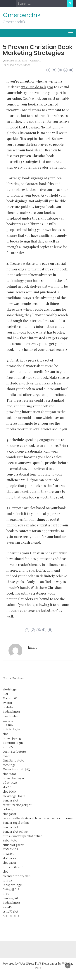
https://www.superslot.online (22, 836)
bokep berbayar (13, 778)
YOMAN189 (10, 849)
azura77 (8, 747)
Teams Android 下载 (16, 769)
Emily (32, 647)
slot (5, 734)
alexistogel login (14, 796)
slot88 (7, 787)
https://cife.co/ (13, 867)
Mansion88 (10, 698)
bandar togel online (16, 822)
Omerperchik (22, 15)
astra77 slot (10, 911)
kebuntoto (10, 840)
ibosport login (13, 885)
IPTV (6, 894)
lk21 (5, 694)
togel (6, 756)
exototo (8, 720)
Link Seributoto (13, 760)
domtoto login (13, 742)
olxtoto (8, 707)
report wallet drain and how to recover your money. (38, 818)
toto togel (9, 765)
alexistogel (10, 689)
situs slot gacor (13, 845)
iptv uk (7, 880)
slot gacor (9, 814)
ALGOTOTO (11, 916)
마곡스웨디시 (11, 889)
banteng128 (10, 898)
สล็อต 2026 (10, 782)
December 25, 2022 (16, 61)
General (35, 61)
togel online (11, 716)
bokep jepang (12, 738)
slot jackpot (24, 805)
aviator (7, 702)
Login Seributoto (14, 751)
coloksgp (9, 809)
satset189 (9, 805)
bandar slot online (15, 831)
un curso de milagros (16, 65)
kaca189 (8, 907)
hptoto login (11, 729)
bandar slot (10, 800)
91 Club (8, 725)
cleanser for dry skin (16, 876)
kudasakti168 (11, 711)
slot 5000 (9, 774)
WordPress (26, 963)
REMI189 (8, 854)
